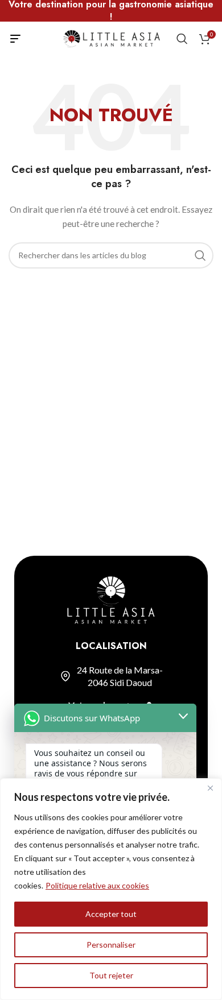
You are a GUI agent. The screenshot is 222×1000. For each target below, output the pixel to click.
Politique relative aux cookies (97, 885)
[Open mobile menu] (15, 38)
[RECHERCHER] (200, 255)
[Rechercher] (182, 38)
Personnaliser (111, 944)
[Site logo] (111, 38)
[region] (111, 889)
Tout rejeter (111, 975)
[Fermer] (210, 788)
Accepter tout (111, 914)
